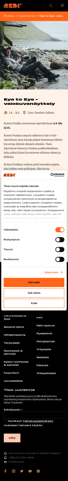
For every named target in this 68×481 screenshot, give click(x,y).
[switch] (59, 239)
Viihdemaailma (14, 334)
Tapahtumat (27, 15)
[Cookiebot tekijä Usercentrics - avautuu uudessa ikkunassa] (50, 175)
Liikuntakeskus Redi (15, 317)
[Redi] (12, 5)
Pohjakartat (46, 341)
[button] (50, 5)
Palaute (42, 365)
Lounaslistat (13, 380)
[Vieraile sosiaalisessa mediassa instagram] (13, 471)
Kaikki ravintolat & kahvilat (16, 363)
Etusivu (9, 15)
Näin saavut (46, 325)
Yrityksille (44, 349)
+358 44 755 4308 (21, 457)
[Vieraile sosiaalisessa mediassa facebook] (5, 471)
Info (40, 317)
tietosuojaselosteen (38, 421)
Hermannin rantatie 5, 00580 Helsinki (35, 453)
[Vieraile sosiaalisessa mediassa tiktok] (38, 471)
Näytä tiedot (51, 272)
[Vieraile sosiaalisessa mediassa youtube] (30, 471)
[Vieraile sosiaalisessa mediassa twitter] (21, 471)
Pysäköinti (44, 333)
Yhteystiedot (46, 373)
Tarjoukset (12, 342)
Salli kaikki (34, 282)
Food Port (11, 372)
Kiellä (34, 303)
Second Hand (14, 326)
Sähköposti (13, 409)
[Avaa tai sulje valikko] (62, 5)
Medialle (43, 357)
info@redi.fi (16, 461)
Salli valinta (34, 292)
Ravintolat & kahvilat (13, 352)
